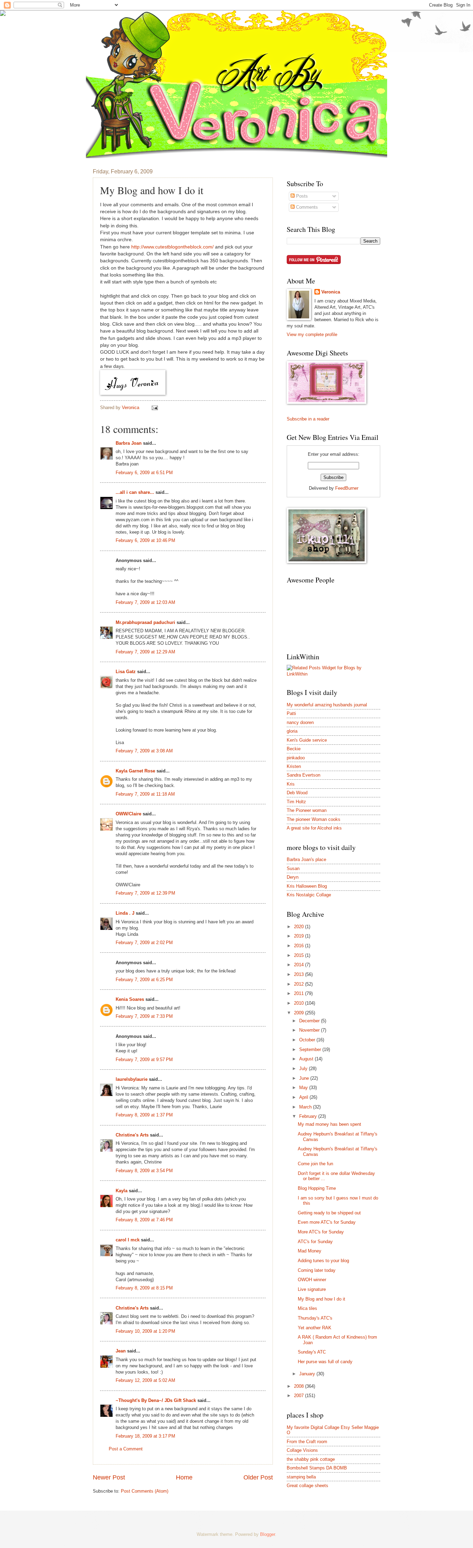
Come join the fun (315, 1163)
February (308, 1116)
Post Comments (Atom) (144, 1491)
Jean (121, 1351)
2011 (299, 993)
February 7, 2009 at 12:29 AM (145, 651)
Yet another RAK (314, 1327)
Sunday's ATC (312, 1352)
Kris (291, 784)
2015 (299, 955)
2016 (299, 945)
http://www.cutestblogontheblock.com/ (172, 247)
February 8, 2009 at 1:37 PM (144, 1114)
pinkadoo (296, 757)
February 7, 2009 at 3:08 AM (144, 750)
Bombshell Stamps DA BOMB (317, 1467)
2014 (299, 964)
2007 (299, 1395)
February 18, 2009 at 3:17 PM (145, 1436)
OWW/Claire (128, 813)
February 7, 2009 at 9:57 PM (144, 1059)
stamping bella (301, 1476)
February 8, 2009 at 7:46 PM (144, 1219)
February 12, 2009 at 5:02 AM (145, 1380)
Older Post (258, 1477)
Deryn (292, 877)
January (307, 1373)
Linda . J (125, 913)
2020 (299, 926)
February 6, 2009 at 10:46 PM (145, 540)
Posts (301, 196)
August (307, 1058)
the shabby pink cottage (311, 1459)
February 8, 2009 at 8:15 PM (144, 1288)
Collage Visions (302, 1450)
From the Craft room (307, 1441)
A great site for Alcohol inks (314, 828)
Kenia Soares (130, 999)
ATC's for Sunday (315, 1241)
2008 (299, 1386)
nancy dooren (300, 722)
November (310, 1030)
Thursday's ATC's (315, 1318)
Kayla (121, 1190)
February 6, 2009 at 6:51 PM (144, 472)
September (310, 1049)
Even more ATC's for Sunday (327, 1222)
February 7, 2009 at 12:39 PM (145, 893)
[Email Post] (154, 407)
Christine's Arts (132, 1135)
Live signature (312, 1289)
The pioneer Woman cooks (313, 819)
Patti (291, 713)
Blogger (267, 1534)
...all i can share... (135, 492)
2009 (299, 1012)
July (304, 1068)
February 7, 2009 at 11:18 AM (145, 794)
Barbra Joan (129, 443)
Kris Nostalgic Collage (309, 894)
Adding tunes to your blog (323, 1260)
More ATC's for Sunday (321, 1231)
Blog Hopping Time (317, 1188)
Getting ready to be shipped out (329, 1212)
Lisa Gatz (126, 671)
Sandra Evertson (303, 775)
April (304, 1097)
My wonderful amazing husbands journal (327, 704)
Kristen (294, 766)
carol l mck (128, 1239)
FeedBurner (346, 488)
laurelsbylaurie (132, 1079)
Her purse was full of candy (325, 1361)
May (304, 1087)
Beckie (294, 748)
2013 (299, 974)
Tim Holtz (296, 801)
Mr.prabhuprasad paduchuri (145, 622)
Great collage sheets (307, 1485)
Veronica (330, 292)
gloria (292, 731)
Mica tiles (307, 1308)
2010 (299, 1003)
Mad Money (309, 1250)
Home (184, 1477)
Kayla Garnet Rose (135, 770)
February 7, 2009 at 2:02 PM (144, 942)
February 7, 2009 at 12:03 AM (145, 602)
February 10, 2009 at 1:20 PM (145, 1331)
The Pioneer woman (307, 810)
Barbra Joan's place (306, 859)
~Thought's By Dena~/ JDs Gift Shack (156, 1400)
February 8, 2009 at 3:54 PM (144, 1170)
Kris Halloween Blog (307, 886)
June (304, 1078)
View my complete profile (312, 334)
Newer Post (109, 1477)
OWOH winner (312, 1279)
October (307, 1039)
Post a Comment (126, 1448)
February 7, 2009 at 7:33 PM (144, 1016)
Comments (306, 207)
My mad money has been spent (329, 1124)
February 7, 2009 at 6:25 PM (144, 979)
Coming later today (317, 1270)
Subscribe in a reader (308, 419)
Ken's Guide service (307, 740)
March (306, 1107)
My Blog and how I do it (321, 1299)
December (310, 1020)
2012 (299, 984)
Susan (293, 868)
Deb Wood (297, 792)
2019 (299, 936)
